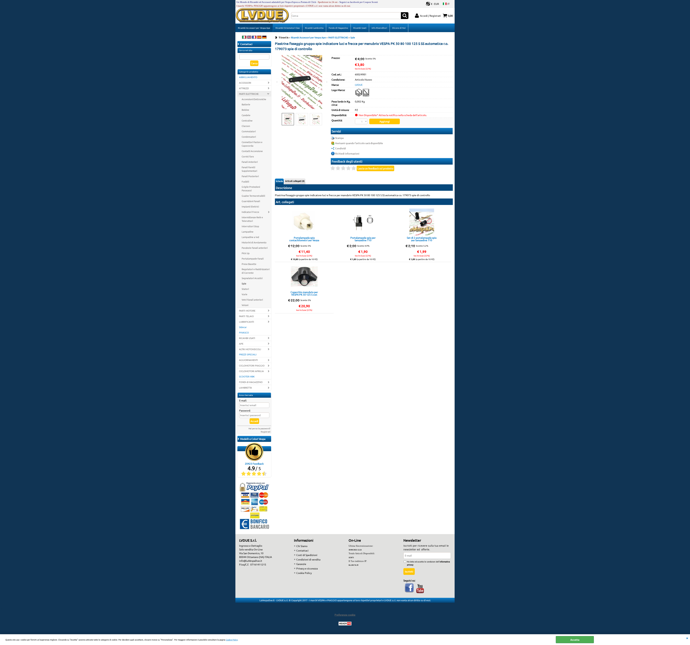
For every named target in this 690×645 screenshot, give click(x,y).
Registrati (265, 431)
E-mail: (243, 400)
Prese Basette (249, 263)
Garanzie (301, 563)
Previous (277, 82)
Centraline (247, 120)
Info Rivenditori (379, 27)
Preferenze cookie (345, 614)
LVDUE (359, 84)
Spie (244, 283)
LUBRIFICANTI (246, 321)
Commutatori (249, 131)
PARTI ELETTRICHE (249, 93)
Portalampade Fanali (253, 258)
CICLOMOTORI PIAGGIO (251, 365)
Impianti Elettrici (250, 206)
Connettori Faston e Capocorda (252, 144)
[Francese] (254, 37)
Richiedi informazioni (347, 153)
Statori (245, 288)
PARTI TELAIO (246, 316)
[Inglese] (249, 37)
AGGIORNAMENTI (248, 359)
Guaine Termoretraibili (253, 195)
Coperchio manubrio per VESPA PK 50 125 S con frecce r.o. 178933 (304, 293)
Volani (245, 305)
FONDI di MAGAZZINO (251, 382)
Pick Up (246, 253)
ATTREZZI (244, 88)
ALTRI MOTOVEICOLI (250, 349)
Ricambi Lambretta (314, 27)
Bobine (245, 109)
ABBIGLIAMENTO (248, 77)
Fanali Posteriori (250, 176)
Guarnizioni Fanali (251, 201)
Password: (244, 410)
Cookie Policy (232, 639)
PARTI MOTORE (247, 310)
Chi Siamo (301, 546)
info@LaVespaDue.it (250, 560)
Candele (246, 115)
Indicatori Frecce (250, 211)
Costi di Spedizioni (306, 555)
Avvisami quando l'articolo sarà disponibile (359, 143)
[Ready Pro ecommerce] (345, 623)
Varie (244, 294)
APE (241, 343)
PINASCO (244, 332)
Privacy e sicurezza (307, 568)
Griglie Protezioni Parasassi (251, 188)
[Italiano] (244, 37)
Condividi (340, 148)
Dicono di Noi (399, 27)
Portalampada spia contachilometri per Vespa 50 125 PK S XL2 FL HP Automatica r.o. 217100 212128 (304, 238)
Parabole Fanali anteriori (255, 247)
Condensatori (249, 136)
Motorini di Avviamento (254, 242)
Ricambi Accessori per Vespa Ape (254, 27)
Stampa (339, 137)
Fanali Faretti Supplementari (249, 169)
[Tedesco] (264, 37)
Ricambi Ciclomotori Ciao (287, 27)
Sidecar (243, 327)
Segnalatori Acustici (252, 278)
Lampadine (247, 231)
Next (326, 82)
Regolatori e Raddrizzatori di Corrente (256, 271)
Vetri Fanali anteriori (252, 299)
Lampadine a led (250, 237)
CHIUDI (687, 638)
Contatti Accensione (252, 151)
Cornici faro (248, 156)
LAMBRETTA (245, 387)
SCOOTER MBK (247, 376)
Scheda (279, 181)
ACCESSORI (245, 82)
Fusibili (245, 181)
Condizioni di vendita (308, 559)
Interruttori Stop (250, 226)
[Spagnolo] (259, 37)
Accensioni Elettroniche (254, 99)
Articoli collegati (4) (295, 180)
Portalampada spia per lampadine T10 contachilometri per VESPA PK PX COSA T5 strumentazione (363, 238)
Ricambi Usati (359, 27)
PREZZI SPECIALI (248, 354)
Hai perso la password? (259, 428)
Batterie (246, 104)
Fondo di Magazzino (338, 27)
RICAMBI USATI (247, 338)
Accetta (574, 639)
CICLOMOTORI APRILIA (251, 371)
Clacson (246, 125)
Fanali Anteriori (250, 161)
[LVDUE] (362, 96)
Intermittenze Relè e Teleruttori (252, 219)
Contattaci (302, 550)
